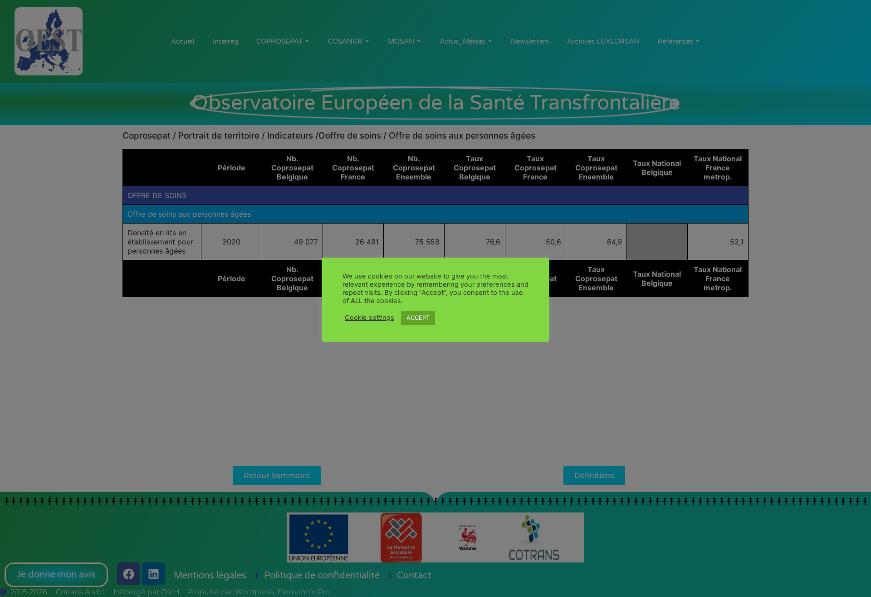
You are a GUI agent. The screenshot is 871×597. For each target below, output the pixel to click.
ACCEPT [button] (418, 317)
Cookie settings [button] (369, 317)
